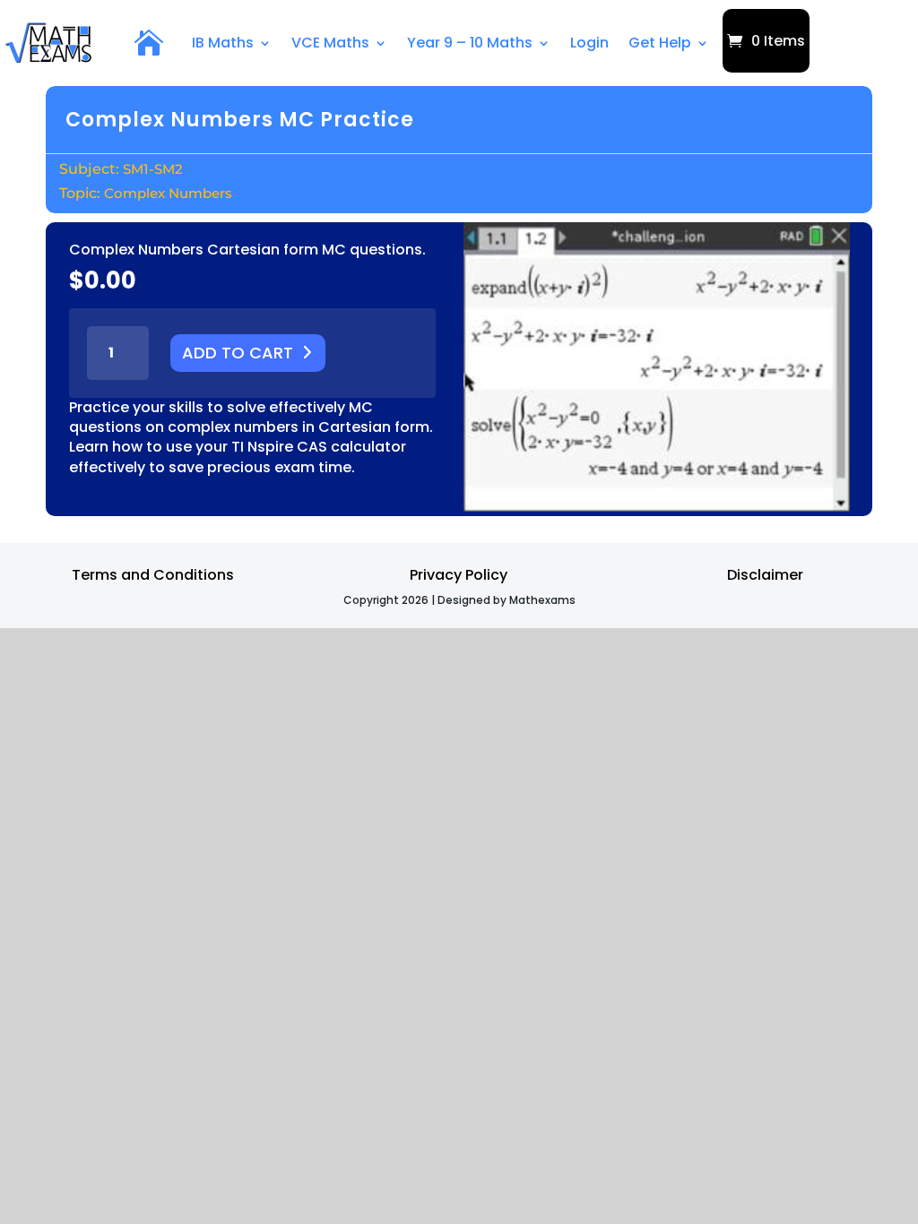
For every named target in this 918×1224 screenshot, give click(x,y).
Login (589, 42)
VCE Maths (330, 42)
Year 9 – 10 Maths (470, 42)
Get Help (659, 42)
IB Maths (223, 42)
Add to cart (237, 352)
